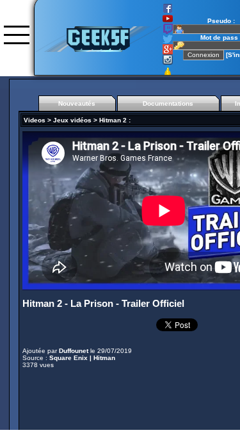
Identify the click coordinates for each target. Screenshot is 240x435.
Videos (34, 120)
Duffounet (73, 350)
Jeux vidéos (72, 120)
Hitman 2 (113, 120)
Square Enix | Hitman (82, 357)
